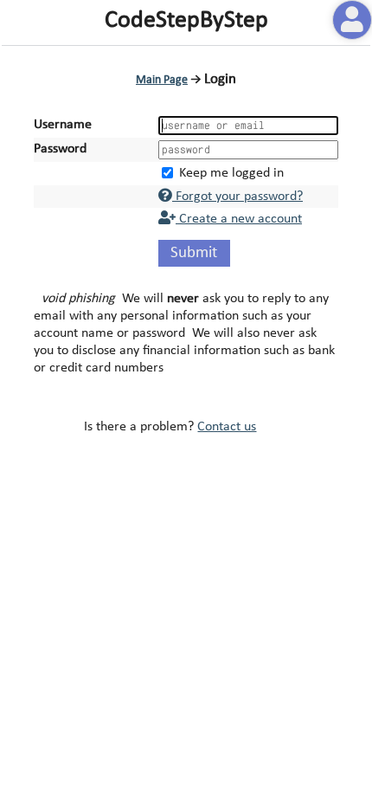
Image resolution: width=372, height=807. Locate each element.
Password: (62, 149)
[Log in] (352, 20)
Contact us (226, 427)
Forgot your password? (237, 196)
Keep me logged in (231, 173)
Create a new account (239, 219)
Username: (64, 125)
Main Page (162, 80)
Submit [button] (193, 253)
